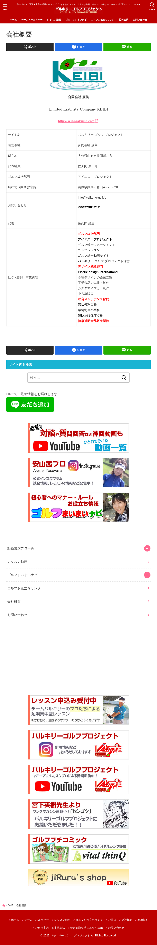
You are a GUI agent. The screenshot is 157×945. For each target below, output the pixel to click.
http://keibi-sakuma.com (76, 120)
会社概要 (14, 601)
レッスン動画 (54, 19)
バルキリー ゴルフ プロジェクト (70, 935)
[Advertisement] (78, 658)
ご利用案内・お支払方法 (50, 927)
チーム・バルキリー (32, 19)
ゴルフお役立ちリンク (102, 19)
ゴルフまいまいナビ (76, 19)
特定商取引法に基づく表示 (86, 927)
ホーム (13, 19)
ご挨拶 (112, 919)
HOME (9, 905)
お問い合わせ (140, 19)
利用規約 (143, 919)
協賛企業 (124, 19)
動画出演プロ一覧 (20, 548)
